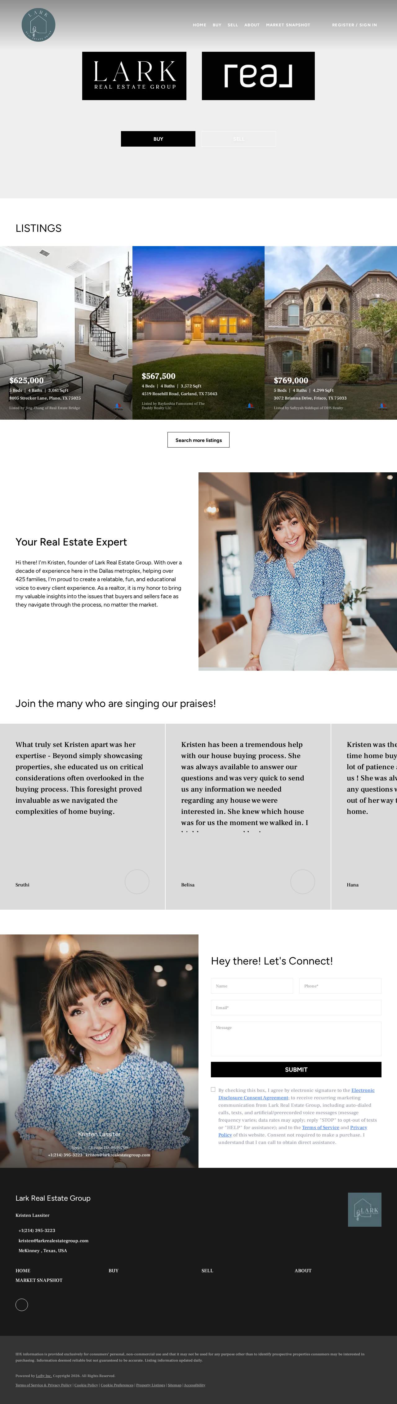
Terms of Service (320, 1127)
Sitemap (174, 1385)
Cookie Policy (86, 1385)
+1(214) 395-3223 (65, 1155)
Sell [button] (233, 25)
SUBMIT (296, 1069)
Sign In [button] (368, 25)
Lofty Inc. (44, 1376)
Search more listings (199, 440)
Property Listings (150, 1385)
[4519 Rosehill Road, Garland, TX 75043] (198, 333)
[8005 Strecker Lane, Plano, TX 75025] (66, 333)
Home (199, 25)
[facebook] (22, 1305)
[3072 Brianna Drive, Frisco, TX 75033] (331, 333)
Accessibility (194, 1385)
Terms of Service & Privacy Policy (44, 1385)
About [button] (252, 25)
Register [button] (343, 25)
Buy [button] (217, 25)
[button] (38, 24)
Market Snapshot (288, 25)
